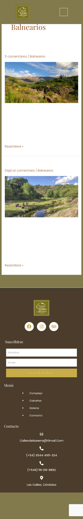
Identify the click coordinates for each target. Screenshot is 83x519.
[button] (64, 12)
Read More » (14, 146)
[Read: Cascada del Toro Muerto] (41, 196)
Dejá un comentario (20, 170)
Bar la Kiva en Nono (28, 49)
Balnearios (37, 56)
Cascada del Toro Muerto (32, 163)
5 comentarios (16, 56)
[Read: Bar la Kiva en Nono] (41, 82)
